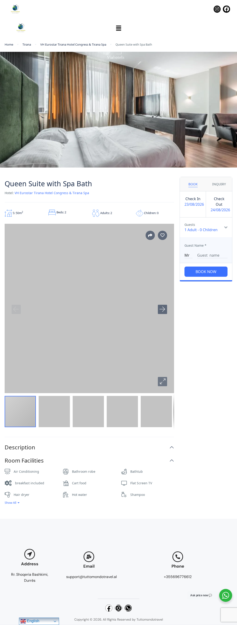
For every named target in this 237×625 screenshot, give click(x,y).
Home (9, 44)
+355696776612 (178, 576)
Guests (189, 224)
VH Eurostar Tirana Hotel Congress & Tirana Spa (73, 44)
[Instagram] (217, 9)
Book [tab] (193, 184)
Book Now (206, 271)
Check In (192, 198)
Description (20, 447)
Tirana (26, 44)
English (32, 621)
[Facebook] (226, 9)
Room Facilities (24, 460)
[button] (118, 28)
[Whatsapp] (128, 608)
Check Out (219, 201)
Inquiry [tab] (219, 184)
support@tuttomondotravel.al (91, 576)
